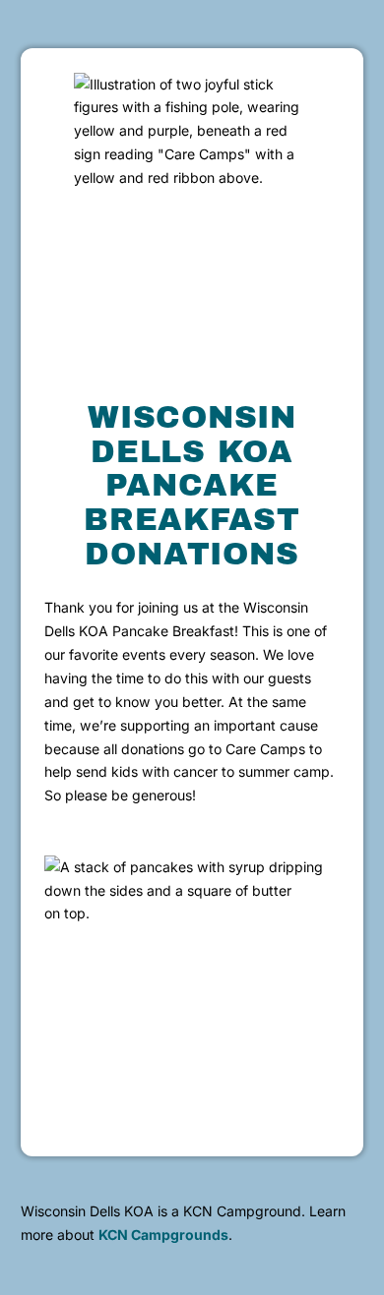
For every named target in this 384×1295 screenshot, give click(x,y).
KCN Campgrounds (163, 1234)
